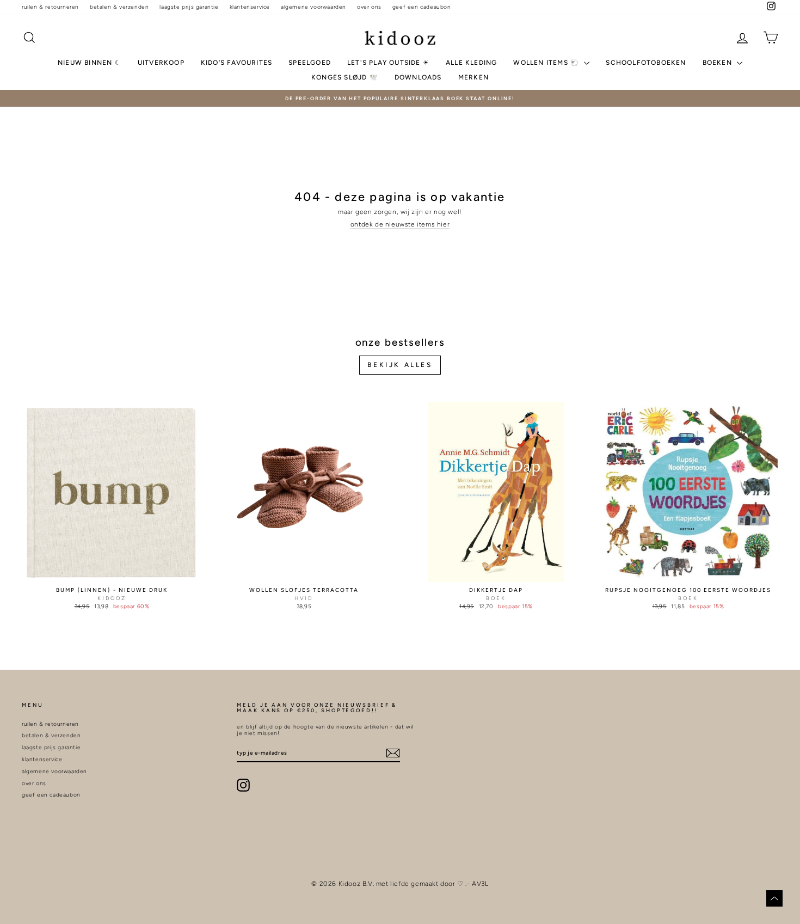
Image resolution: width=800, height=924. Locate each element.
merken (473, 77)
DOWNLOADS (418, 77)
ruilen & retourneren (50, 6)
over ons (369, 6)
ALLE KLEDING (471, 62)
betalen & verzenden (119, 6)
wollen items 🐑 (547, 62)
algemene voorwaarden (313, 6)
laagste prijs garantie (188, 6)
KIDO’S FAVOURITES (236, 62)
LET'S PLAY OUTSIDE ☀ (388, 62)
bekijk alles (399, 365)
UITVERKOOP (161, 62)
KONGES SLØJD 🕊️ (344, 77)
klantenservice (250, 6)
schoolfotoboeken (646, 62)
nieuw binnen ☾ (89, 62)
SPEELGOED (309, 62)
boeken (718, 62)
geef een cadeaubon (421, 6)
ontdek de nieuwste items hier (400, 224)
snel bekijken (112, 572)
